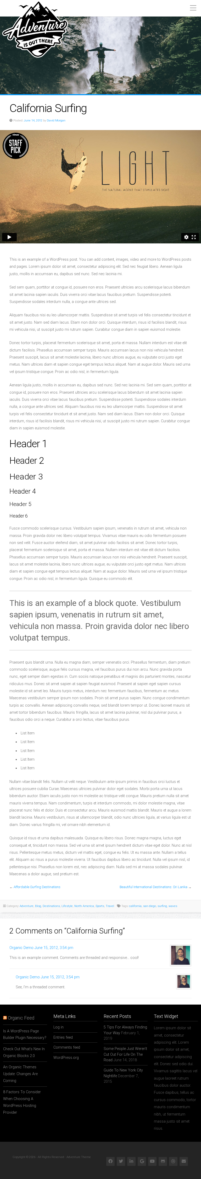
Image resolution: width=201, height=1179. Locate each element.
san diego (149, 906)
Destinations (51, 906)
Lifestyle (67, 906)
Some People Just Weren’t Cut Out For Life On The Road (125, 1054)
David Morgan (56, 120)
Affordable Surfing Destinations (37, 887)
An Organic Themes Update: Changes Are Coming (20, 1074)
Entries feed (63, 1037)
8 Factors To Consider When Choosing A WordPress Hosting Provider (22, 1102)
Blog (38, 906)
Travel (110, 906)
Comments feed (66, 1047)
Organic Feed (21, 1018)
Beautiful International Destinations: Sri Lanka (153, 887)
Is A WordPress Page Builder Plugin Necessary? (24, 1034)
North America (84, 906)
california (135, 906)
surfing (162, 906)
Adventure (27, 906)
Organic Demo (21, 948)
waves (173, 906)
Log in (58, 1027)
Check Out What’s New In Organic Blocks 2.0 (24, 1052)
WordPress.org (66, 1057)
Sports (100, 906)
